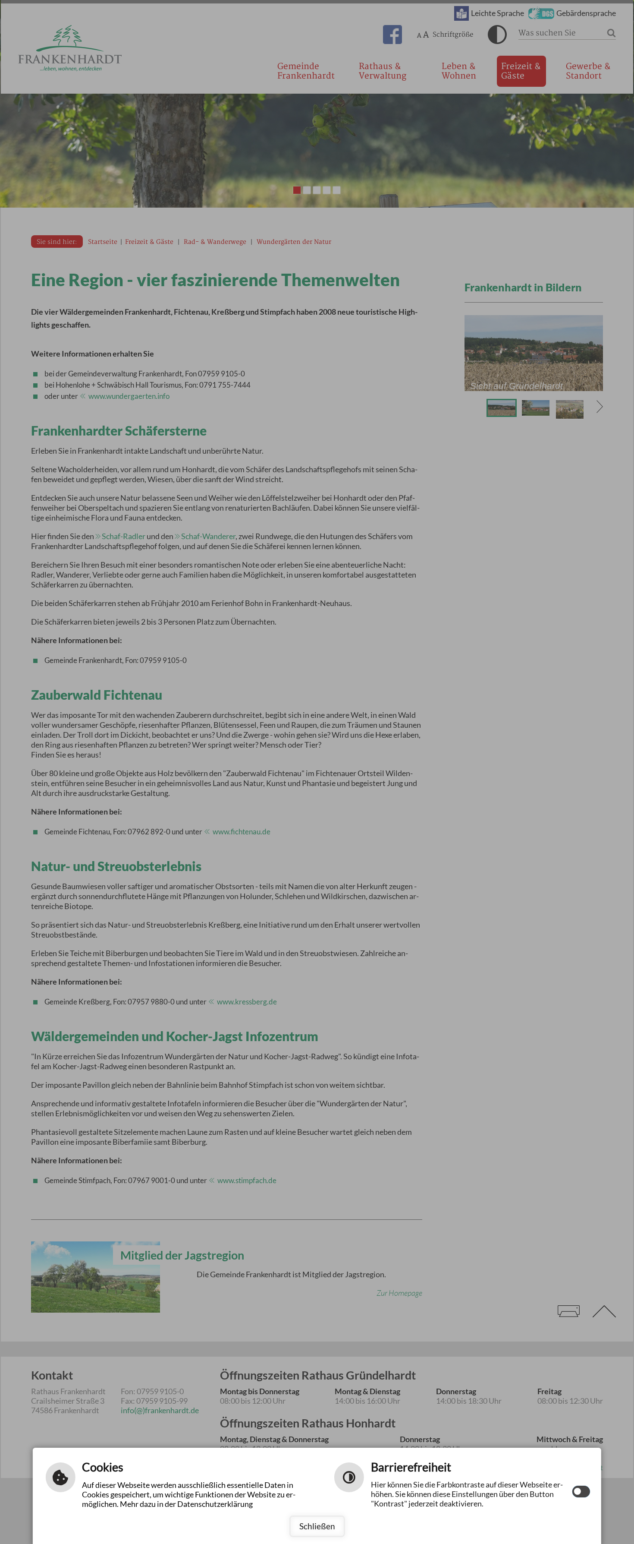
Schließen (317, 1526)
